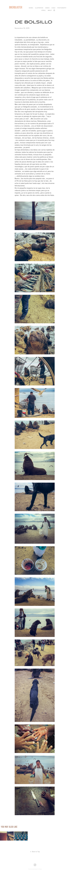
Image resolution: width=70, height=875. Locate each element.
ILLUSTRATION (39, 8)
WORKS (31, 8)
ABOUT (50, 10)
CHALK (53, 8)
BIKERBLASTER (15, 7)
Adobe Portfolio (38, 869)
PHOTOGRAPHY (61, 8)
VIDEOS (47, 8)
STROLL (43, 10)
